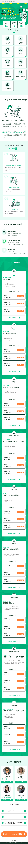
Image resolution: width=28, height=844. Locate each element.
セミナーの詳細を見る (13, 317)
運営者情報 (14, 840)
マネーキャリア (4, 1)
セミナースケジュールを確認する (14, 834)
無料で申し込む (20, 296)
